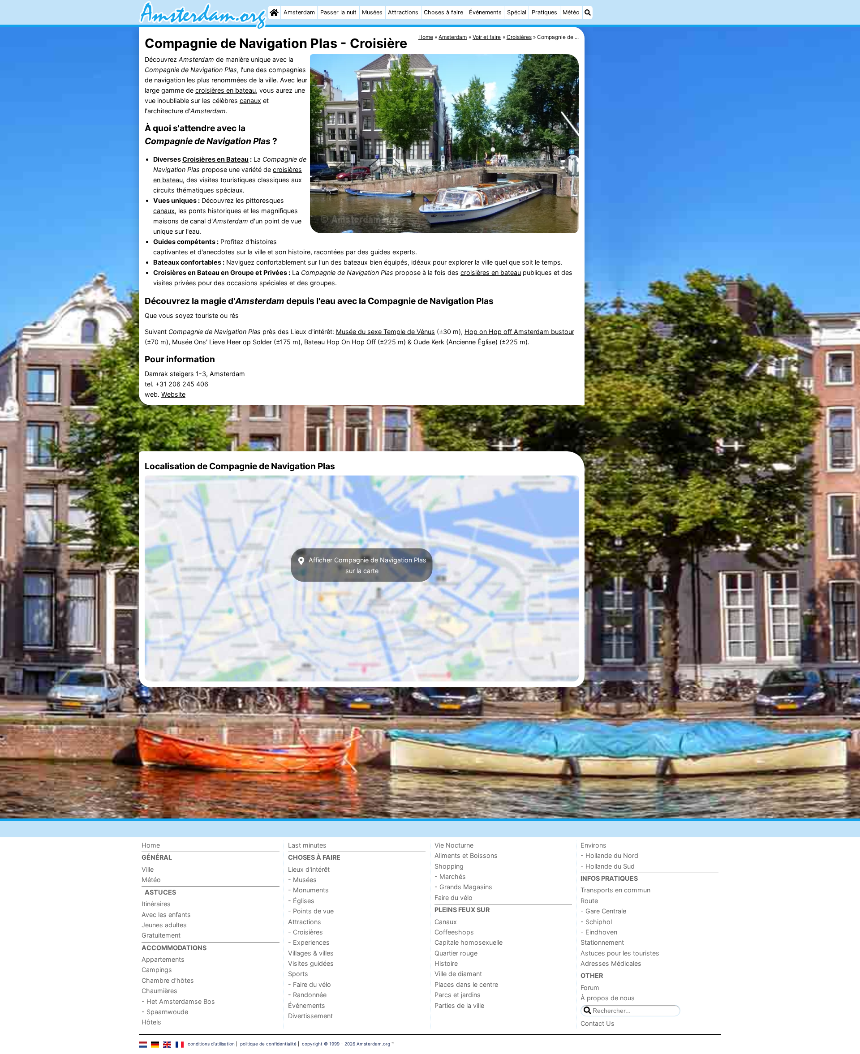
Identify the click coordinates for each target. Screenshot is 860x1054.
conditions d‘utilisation (211, 1043)
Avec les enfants (166, 914)
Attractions (403, 12)
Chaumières (159, 990)
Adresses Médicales (610, 963)
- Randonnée (307, 994)
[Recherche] (588, 12)
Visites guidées (311, 963)
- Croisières (305, 932)
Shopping (449, 866)
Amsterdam (299, 12)
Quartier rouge (455, 953)
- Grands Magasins (463, 887)
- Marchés (450, 876)
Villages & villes (311, 953)
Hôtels (151, 1022)
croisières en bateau (225, 90)
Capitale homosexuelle (468, 942)
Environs (593, 845)
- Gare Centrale (603, 911)
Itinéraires (156, 904)
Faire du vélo (453, 897)
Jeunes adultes (164, 925)
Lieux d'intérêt (309, 869)
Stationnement (602, 942)
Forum (589, 987)
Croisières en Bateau (215, 159)
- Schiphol (596, 921)
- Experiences (309, 942)
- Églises (301, 900)
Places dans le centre (466, 984)
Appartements (163, 959)
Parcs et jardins (457, 994)
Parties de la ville (459, 1005)
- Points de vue (311, 911)
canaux (250, 100)
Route (589, 900)
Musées (372, 12)
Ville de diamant (458, 973)
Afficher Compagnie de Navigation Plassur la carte (366, 565)
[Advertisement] (654, 233)
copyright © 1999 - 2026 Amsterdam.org (346, 1043)
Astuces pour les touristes (619, 953)
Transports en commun (615, 890)
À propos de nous (607, 998)
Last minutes (307, 845)
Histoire (446, 963)
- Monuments (308, 890)
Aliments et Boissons (466, 855)
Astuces (160, 892)
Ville (148, 869)
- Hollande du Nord (609, 855)
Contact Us (597, 1023)
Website (173, 394)
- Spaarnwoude (165, 1011)
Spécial (516, 12)
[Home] (274, 12)
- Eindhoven (598, 932)
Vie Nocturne (453, 845)
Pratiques (544, 12)
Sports (298, 973)
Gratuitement (161, 935)
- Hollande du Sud (607, 866)
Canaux (445, 921)
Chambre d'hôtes (168, 980)
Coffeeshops (454, 932)
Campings (157, 969)
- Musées (302, 879)
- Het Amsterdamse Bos (178, 1001)
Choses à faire (443, 12)
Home (151, 845)
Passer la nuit (338, 12)
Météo (571, 12)
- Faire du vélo (309, 984)
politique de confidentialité (268, 1043)
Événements (485, 12)
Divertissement (310, 1016)
